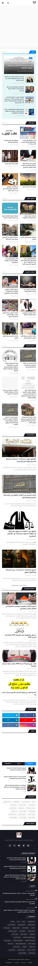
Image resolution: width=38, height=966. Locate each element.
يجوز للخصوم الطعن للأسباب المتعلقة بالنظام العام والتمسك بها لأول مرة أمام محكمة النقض (10, 367)
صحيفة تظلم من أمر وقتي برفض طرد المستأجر (10, 238)
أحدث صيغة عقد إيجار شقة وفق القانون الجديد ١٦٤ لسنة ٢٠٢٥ (28, 142)
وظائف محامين (13, 817)
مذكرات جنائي (32, 814)
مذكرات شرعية (22, 814)
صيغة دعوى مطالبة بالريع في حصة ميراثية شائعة (10, 217)
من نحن (23, 962)
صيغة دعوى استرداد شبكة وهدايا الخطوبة (29, 217)
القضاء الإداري (25, 801)
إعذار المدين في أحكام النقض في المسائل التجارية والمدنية (29, 365)
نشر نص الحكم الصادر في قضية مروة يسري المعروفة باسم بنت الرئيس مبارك (14, 78)
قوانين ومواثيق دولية (20, 943)
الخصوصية (9, 962)
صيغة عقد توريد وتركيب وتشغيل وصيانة (11, 141)
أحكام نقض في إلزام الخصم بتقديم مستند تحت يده (19, 694)
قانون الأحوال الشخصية (29, 937)
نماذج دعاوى (23, 817)
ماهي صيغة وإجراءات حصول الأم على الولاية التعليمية (11, 260)
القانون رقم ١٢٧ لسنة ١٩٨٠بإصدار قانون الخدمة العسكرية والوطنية (15, 777)
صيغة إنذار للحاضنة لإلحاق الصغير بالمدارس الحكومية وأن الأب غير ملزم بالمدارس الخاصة (15, 787)
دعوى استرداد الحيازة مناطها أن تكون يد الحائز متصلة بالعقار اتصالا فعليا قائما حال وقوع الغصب (11, 421)
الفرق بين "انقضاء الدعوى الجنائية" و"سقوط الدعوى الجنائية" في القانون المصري (21, 534)
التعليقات (8, 763)
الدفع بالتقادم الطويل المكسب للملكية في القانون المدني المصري (11, 291)
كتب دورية (10, 943)
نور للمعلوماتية (14, 959)
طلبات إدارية (15, 934)
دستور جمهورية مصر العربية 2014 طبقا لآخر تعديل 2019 (20, 636)
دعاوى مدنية (13, 805)
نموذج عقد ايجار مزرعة (29, 187)
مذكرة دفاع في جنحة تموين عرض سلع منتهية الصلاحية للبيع (10, 314)
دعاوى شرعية (23, 805)
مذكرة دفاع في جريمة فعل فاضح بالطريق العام (28, 337)
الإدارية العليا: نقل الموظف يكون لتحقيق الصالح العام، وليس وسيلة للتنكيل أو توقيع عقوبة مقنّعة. (20, 64)
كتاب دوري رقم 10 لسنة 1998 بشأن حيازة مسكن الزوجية (19, 665)
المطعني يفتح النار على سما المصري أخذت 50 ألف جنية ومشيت (15, 88)
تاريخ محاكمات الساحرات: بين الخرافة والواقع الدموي (21, 571)
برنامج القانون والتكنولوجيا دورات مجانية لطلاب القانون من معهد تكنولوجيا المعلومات (14, 111)
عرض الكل (4, 52)
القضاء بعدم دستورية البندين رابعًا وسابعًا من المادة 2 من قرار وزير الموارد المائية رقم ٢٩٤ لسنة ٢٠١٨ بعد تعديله (14, 100)
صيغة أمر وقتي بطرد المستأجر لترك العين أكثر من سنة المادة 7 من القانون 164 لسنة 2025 (28, 261)
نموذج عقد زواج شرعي (11, 163)
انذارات (33, 928)
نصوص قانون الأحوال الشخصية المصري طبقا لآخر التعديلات (16, 769)
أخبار (18, 921)
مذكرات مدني (32, 817)
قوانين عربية (32, 811)
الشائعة (30, 763)
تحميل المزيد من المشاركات (19, 585)
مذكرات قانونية (12, 814)
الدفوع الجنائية (31, 924)
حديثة (19, 763)
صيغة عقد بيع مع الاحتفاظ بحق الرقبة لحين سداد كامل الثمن (10, 188)
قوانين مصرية (23, 811)
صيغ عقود (21, 808)
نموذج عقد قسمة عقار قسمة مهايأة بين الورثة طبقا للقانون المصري (29, 165)
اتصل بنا (16, 962)
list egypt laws (31, 921)
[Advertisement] (19, 27)
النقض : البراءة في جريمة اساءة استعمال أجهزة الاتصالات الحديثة (10, 392)
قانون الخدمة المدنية (30, 940)
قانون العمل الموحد (17, 940)
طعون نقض (24, 934)
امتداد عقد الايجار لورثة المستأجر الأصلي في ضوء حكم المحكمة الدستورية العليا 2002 (28, 420)
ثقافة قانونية (16, 801)
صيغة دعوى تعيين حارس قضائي (28, 238)
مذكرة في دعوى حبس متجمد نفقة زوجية (30, 290)
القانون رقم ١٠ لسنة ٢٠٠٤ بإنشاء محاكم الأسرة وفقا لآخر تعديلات (21, 460)
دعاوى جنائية (32, 805)
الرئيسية (30, 962)
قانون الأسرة (13, 808)
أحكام (33, 801)
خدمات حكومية (7, 801)
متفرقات (24, 946)
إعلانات (12, 921)
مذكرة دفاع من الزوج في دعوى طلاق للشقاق (29, 314)
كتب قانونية (14, 811)
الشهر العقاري (21, 924)
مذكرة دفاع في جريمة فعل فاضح (10, 337)
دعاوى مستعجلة (31, 808)
